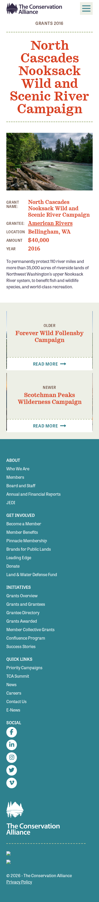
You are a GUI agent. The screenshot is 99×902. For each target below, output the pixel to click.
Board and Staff (20, 485)
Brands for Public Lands (28, 549)
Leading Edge (18, 557)
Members (15, 477)
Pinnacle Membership (26, 540)
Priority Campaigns (24, 667)
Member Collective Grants (30, 629)
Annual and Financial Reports (33, 494)
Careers (13, 693)
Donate (13, 566)
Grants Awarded (21, 621)
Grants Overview (21, 596)
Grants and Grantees (25, 604)
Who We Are (17, 469)
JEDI (10, 502)
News (11, 684)
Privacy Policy (19, 882)
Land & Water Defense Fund (31, 574)
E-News (13, 710)
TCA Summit (17, 676)
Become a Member (23, 524)
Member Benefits (22, 532)
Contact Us (16, 701)
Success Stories (21, 646)
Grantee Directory (22, 612)
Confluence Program (25, 638)
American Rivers (50, 223)
